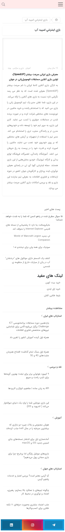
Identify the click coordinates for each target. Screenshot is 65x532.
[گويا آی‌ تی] (32, 5)
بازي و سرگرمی (18, 68)
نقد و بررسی (55, 367)
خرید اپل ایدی (53, 289)
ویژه (9, 68)
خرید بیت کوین (52, 282)
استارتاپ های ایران (52, 316)
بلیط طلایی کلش (52, 295)
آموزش (27, 68)
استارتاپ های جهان (52, 469)
